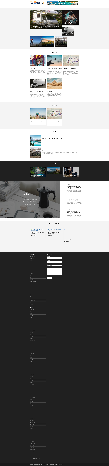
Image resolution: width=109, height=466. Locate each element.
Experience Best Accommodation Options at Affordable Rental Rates (70, 69)
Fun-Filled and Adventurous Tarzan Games (60, 44)
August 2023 (32, 374)
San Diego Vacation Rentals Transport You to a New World (48, 44)
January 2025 (32, 342)
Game (31, 275)
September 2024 (32, 351)
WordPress (63, 464)
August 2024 (32, 353)
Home (38, 456)
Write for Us (39, 458)
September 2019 (32, 449)
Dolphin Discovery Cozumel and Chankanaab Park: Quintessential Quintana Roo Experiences (73, 212)
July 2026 (31, 311)
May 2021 (31, 430)
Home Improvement (33, 281)
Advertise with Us (38, 460)
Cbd (30, 262)
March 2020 (32, 441)
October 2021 (32, 420)
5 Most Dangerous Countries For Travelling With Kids (52, 138)
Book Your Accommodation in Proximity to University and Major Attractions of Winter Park (54, 123)
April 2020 (31, 439)
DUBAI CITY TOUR (33, 68)
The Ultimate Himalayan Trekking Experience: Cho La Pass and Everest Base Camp (74, 187)
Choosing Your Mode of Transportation (49, 150)
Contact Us (34, 456)
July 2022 (31, 401)
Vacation (54, 164)
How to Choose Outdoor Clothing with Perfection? (35, 44)
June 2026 (31, 313)
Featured (31, 271)
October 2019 (32, 447)
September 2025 (32, 330)
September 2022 (32, 397)
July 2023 (31, 376)
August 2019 (32, 451)
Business (31, 260)
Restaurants (32, 294)
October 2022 (32, 395)
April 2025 (31, 338)
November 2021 (32, 418)
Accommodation (54, 105)
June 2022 (31, 403)
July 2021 (31, 426)
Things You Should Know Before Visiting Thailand (54, 233)
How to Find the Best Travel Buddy (70, 22)
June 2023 (31, 378)
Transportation (32, 300)
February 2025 (32, 340)
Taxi (30, 298)
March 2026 (32, 319)
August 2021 (32, 424)
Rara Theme (55, 464)
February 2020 (32, 443)
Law (30, 283)
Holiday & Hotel (50, 79)
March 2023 (32, 384)
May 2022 (31, 405)
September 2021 (32, 422)
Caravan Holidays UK (51, 91)
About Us (41, 456)
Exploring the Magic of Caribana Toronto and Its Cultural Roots (73, 200)
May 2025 (31, 336)
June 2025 (31, 334)
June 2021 (31, 428)
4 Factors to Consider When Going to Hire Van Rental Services (68, 33)
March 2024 (32, 363)
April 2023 (31, 382)
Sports (31, 296)
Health (31, 277)
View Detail (34, 235)
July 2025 (31, 332)
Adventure (57, 37)
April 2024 (31, 361)
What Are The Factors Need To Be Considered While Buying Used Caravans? (45, 26)
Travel (54, 132)
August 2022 (32, 399)
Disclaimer (35, 458)
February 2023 (32, 386)
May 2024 (31, 359)
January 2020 (32, 445)
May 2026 (31, 315)
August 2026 (32, 309)
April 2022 (31, 407)
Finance (31, 273)
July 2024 (31, 355)
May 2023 (31, 380)
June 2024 (31, 357)
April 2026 (31, 317)
